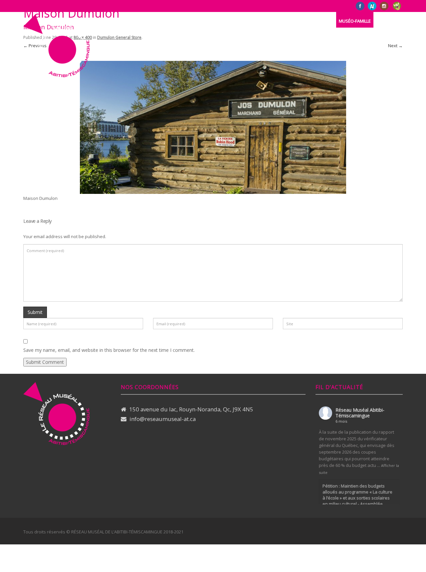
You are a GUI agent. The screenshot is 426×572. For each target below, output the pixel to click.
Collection (190, 21)
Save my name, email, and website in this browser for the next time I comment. (109, 350)
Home (130, 21)
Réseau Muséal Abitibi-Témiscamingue (359, 413)
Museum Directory (230, 21)
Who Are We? (157, 21)
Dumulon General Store (119, 37)
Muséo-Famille (355, 21)
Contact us (270, 21)
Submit (35, 312)
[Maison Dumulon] (213, 127)
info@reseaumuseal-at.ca (162, 419)
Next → (395, 46)
